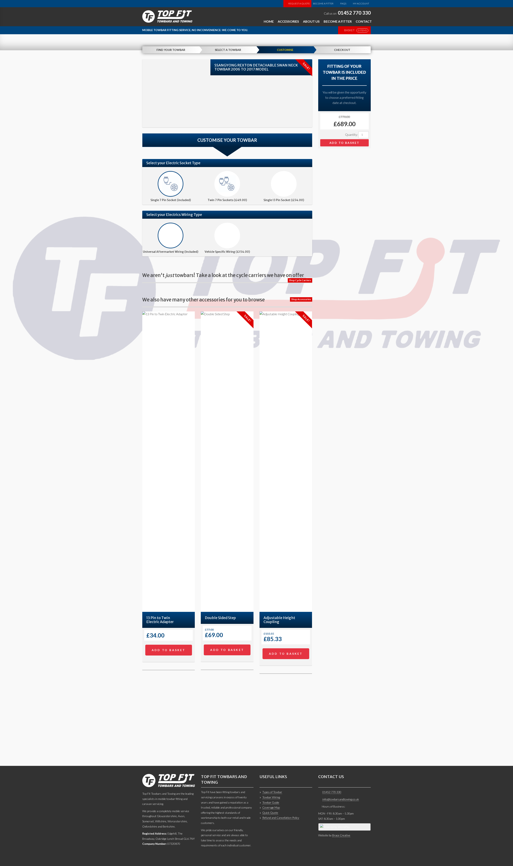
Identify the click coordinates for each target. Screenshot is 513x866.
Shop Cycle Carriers (300, 280)
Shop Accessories (301, 299)
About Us (311, 21)
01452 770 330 (354, 13)
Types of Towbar (272, 792)
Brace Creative (341, 835)
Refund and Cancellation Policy (280, 817)
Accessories (288, 21)
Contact (364, 21)
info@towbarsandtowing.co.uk (340, 799)
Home (269, 21)
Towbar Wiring (271, 797)
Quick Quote (270, 812)
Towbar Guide (270, 802)
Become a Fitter (323, 3)
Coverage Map (271, 807)
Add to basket (344, 142)
